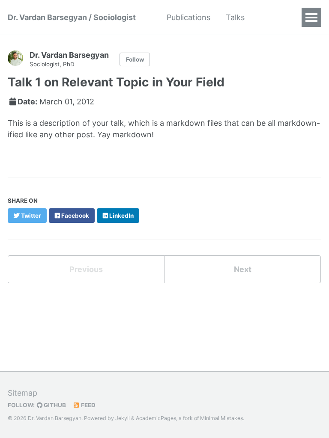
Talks (235, 17)
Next (242, 269)
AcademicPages (156, 418)
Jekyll (122, 418)
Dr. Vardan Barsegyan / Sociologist (72, 17)
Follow (135, 59)
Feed (88, 405)
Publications (188, 17)
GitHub (54, 405)
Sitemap (22, 392)
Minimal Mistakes (221, 418)
